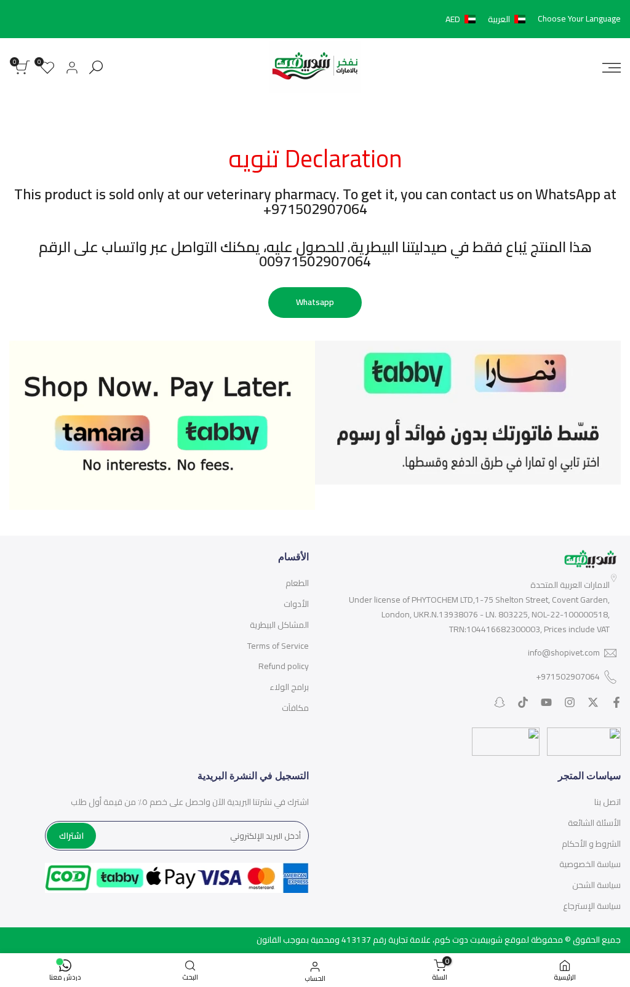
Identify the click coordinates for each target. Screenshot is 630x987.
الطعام (297, 583)
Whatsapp (315, 302)
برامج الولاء (289, 687)
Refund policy (283, 666)
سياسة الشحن (596, 885)
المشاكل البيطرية (279, 625)
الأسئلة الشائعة (594, 823)
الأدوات (296, 604)
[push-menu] (611, 67)
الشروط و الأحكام (591, 844)
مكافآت (295, 708)
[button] (488, 19)
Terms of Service (278, 646)
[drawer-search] (96, 67)
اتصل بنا (607, 802)
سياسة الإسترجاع (592, 906)
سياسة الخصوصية (590, 864)
